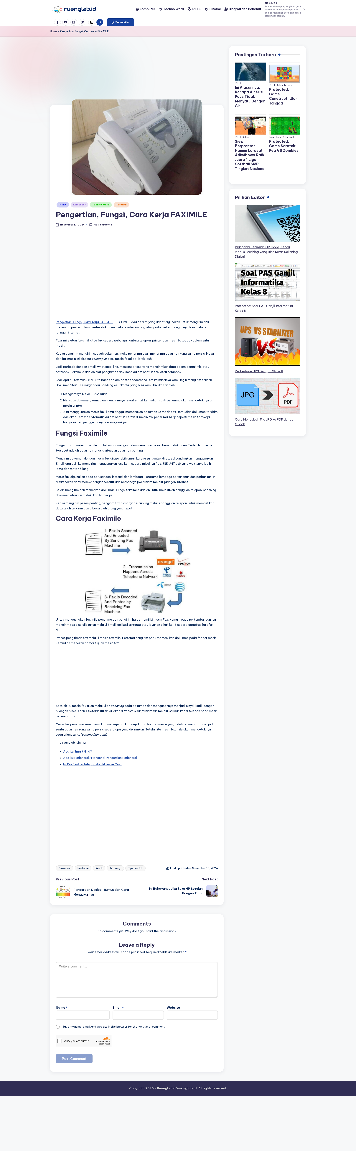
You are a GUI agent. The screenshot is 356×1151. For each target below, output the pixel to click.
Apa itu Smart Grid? (77, 751)
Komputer (79, 204)
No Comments (103, 224)
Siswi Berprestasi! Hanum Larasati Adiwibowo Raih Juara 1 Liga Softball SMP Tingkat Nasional (250, 155)
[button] (120, 22)
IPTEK (63, 204)
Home (53, 31)
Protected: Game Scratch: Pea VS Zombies (284, 146)
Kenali (99, 868)
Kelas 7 (280, 136)
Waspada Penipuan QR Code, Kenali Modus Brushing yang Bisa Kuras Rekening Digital (266, 252)
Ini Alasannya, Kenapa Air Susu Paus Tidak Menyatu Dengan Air (250, 96)
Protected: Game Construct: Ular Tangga (283, 96)
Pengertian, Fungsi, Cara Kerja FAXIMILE (84, 322)
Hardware (83, 868)
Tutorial (121, 204)
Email (118, 1008)
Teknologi (115, 868)
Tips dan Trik (135, 868)
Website (173, 1008)
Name (61, 1008)
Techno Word (101, 204)
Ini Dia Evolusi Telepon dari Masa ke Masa (92, 764)
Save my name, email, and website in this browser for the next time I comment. (113, 1026)
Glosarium (64, 868)
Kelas (280, 85)
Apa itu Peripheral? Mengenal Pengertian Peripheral (100, 758)
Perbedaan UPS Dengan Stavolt (259, 371)
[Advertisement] (137, 77)
